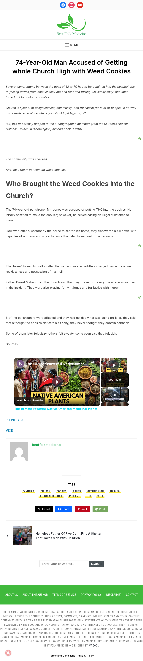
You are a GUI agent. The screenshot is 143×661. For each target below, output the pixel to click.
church (45, 491)
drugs (77, 491)
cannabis (28, 491)
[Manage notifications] (8, 653)
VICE (9, 430)
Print (102, 509)
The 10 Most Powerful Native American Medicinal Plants (57, 364)
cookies (61, 491)
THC (88, 496)
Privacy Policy (91, 594)
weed (100, 496)
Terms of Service (64, 594)
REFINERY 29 (15, 420)
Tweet (46, 509)
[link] (20, 363)
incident (74, 496)
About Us (11, 594)
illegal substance (51, 496)
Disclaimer (113, 594)
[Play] (114, 395)
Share (65, 509)
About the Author (35, 594)
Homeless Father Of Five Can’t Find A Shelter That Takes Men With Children (69, 536)
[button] (71, 45)
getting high (95, 491)
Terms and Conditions (62, 655)
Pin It (84, 509)
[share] (92, 362)
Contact (132, 594)
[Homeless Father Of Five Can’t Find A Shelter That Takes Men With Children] (22, 535)
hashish (115, 491)
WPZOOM (94, 645)
